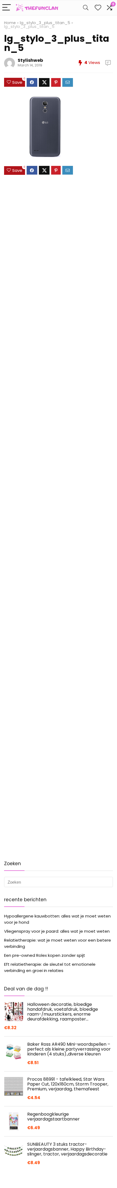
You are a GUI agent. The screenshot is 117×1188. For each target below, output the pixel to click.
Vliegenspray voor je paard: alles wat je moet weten (57, 931)
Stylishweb (30, 60)
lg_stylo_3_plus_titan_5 (45, 22)
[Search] (85, 8)
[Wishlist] (98, 7)
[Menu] (6, 8)
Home (10, 22)
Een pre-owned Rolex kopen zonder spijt (44, 955)
